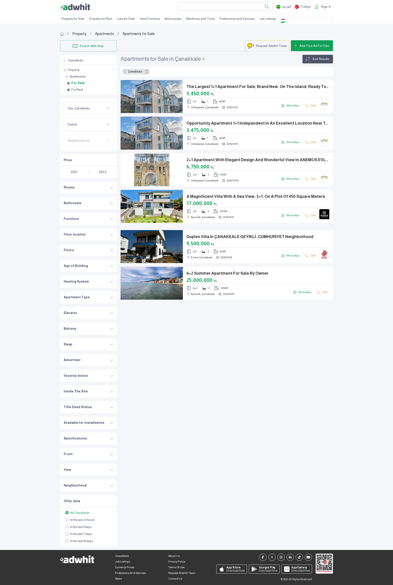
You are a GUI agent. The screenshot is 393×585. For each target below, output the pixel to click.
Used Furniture (150, 18)
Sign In (326, 6)
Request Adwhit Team (181, 573)
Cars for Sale (126, 18)
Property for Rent (100, 18)
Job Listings (267, 18)
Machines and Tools (200, 18)
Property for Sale (73, 18)
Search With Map (92, 46)
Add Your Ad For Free (314, 46)
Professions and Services (237, 18)
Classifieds (122, 555)
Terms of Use (176, 567)
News (118, 578)
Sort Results (320, 59)
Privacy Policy (176, 561)
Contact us (175, 578)
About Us (174, 555)
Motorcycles (173, 18)
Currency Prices (124, 567)
